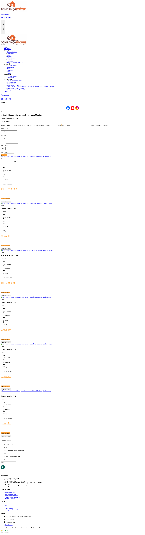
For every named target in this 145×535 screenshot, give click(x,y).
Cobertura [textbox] (38, 125)
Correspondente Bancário (14, 85)
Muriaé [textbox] (59, 125)
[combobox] (16, 125)
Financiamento (11, 83)
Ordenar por (98, 125)
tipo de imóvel (21, 125)
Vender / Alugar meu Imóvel (14, 80)
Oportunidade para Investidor (15, 62)
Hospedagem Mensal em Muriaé (16, 88)
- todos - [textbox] (93, 125)
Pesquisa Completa (12, 82)
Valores (2, 128)
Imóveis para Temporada (11, 495)
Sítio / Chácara (11, 58)
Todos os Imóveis (12, 52)
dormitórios (3, 142)
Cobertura (10, 61)
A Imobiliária (7, 49)
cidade (42, 125)
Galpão (9, 73)
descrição (4, 201)
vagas (2, 152)
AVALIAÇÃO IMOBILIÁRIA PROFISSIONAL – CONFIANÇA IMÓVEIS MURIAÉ (31, 86)
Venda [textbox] (15, 125)
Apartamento (10, 53)
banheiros (3, 148)
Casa (8, 55)
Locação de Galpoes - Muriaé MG (16, 90)
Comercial (10, 56)
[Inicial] (14, 11)
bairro (63, 125)
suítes (2, 145)
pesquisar (3, 155)
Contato (6, 91)
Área (2, 135)
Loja (8, 71)
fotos (9, 201)
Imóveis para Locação (11, 494)
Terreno (9, 59)
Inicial (5, 47)
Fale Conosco (9, 525)
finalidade (3, 125)
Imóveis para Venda (10, 492)
